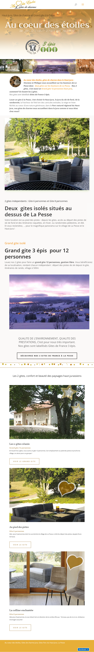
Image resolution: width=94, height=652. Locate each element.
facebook (82, 649)
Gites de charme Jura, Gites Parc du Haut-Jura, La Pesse (43, 642)
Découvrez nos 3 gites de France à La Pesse (47, 356)
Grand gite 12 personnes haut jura (56, 88)
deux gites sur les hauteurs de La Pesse (52, 85)
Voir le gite (20, 545)
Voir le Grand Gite (24, 461)
